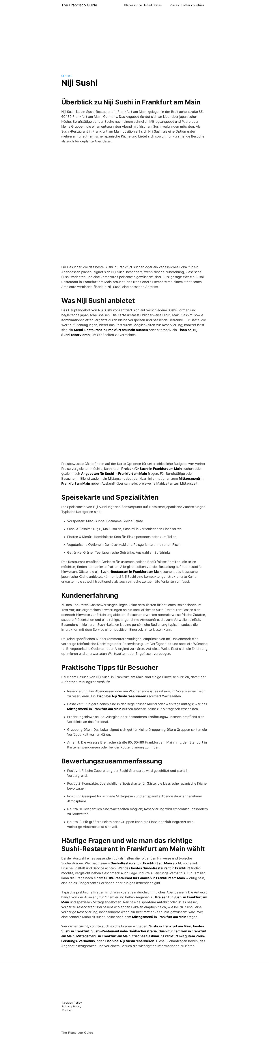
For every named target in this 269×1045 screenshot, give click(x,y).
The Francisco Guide (79, 5)
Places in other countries (187, 5)
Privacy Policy (71, 1006)
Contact (67, 1010)
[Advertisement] (134, 39)
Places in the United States (143, 5)
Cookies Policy (72, 1002)
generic (66, 75)
